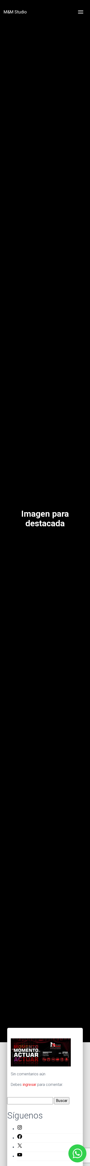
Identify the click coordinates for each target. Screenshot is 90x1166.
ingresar (29, 1084)
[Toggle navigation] (80, 12)
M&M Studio (15, 11)
